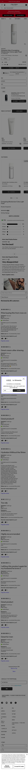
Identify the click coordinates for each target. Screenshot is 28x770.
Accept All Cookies (19, 766)
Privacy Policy (4, 759)
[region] (14, 761)
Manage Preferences (7, 766)
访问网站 (19, 390)
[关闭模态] (24, 379)
